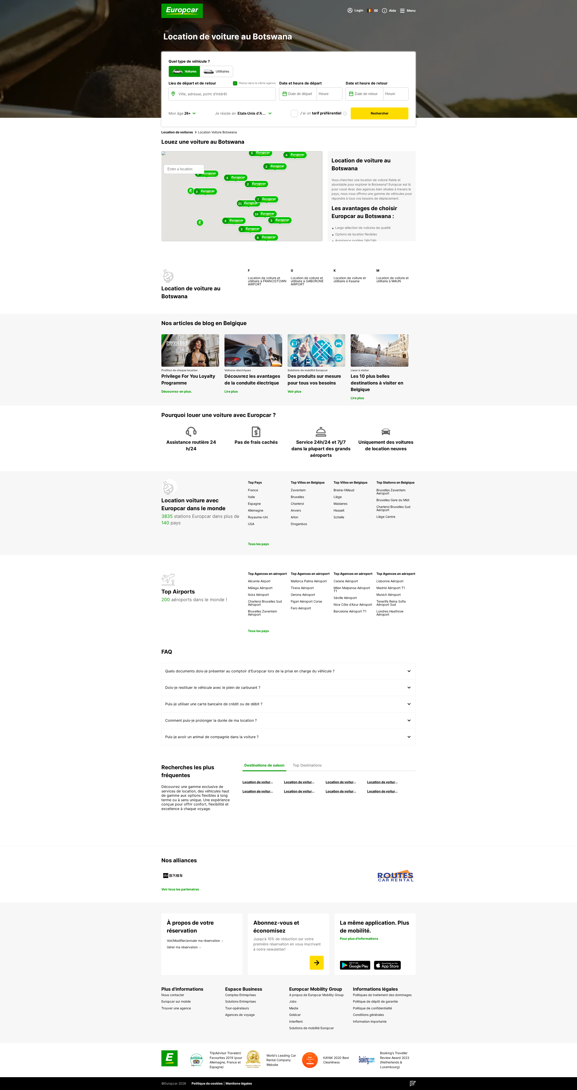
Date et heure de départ (300, 83)
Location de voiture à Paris (341, 791)
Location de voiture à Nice (299, 791)
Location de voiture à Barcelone (258, 782)
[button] (200, 223)
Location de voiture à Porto (258, 791)
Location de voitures (177, 132)
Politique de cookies (207, 1083)
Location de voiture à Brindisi (341, 782)
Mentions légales (239, 1083)
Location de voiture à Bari (299, 782)
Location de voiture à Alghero (382, 782)
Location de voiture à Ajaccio (382, 791)
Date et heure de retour (367, 83)
